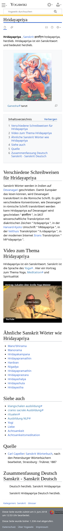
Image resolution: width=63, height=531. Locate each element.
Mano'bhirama (17, 346)
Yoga (28, 268)
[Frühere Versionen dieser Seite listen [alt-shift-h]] (52, 27)
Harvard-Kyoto (12, 227)
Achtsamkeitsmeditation (24, 435)
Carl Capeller (16, 453)
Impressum (42, 526)
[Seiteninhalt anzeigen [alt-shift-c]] (5, 27)
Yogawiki (18, 4)
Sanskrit (28, 37)
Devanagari (10, 190)
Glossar (32, 503)
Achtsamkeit (16, 431)
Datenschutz (9, 526)
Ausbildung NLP (18, 418)
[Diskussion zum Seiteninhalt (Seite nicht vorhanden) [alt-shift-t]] (12, 27)
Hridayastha (15, 387)
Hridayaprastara (18, 375)
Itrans (38, 235)
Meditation (34, 272)
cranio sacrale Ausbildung (24, 410)
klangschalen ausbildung (24, 406)
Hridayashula (16, 383)
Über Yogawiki (25, 526)
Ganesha (13, 106)
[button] (32, 302)
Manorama (15, 350)
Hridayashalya (17, 379)
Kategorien (9, 503)
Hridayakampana (19, 354)
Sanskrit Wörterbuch (39, 453)
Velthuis (13, 231)
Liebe (11, 427)
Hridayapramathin (19, 358)
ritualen (13, 414)
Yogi (10, 422)
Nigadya (13, 366)
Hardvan (13, 362)
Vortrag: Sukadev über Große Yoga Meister (28, 284)
